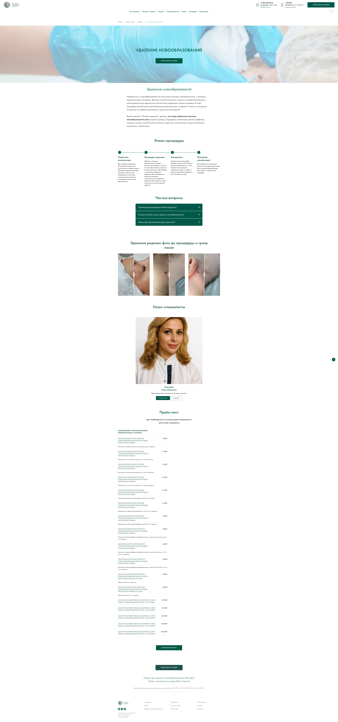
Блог (184, 11)
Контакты (203, 11)
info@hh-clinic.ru (265, 7)
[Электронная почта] (119, 709)
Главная (120, 22)
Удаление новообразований (155, 22)
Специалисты (173, 11)
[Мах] (125, 709)
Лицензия (136, 688)
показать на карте (290, 7)
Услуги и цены (148, 11)
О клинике (134, 11)
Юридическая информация (153, 709)
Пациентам (174, 702)
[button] (169, 61)
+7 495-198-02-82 (266, 3)
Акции (161, 11)
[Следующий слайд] (333, 359)
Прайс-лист (175, 709)
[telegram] (122, 709)
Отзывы (192, 11)
